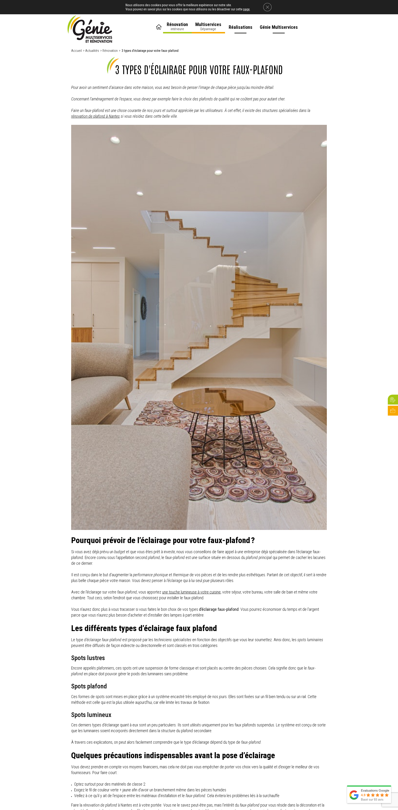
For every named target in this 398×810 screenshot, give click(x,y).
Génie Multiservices (279, 27)
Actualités (92, 51)
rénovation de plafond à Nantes (95, 116)
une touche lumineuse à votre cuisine (191, 592)
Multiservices (208, 26)
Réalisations (240, 27)
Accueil (159, 25)
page (246, 9)
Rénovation (177, 26)
